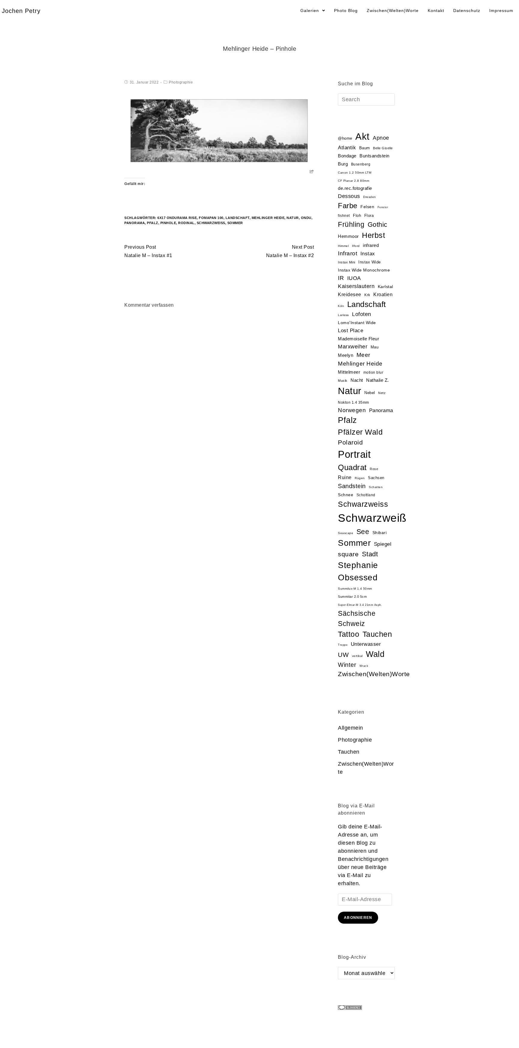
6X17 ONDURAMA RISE (177, 218)
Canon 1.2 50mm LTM (354, 172)
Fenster (383, 207)
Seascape (345, 533)
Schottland (366, 495)
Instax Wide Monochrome (364, 270)
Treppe (343, 644)
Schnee (345, 495)
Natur (293, 218)
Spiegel (383, 544)
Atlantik (347, 147)
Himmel (343, 246)
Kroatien (383, 294)
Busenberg (361, 164)
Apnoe (381, 138)
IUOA (354, 278)
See (363, 532)
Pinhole (168, 223)
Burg (343, 164)
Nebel (369, 392)
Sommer (235, 223)
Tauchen (377, 634)
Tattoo (348, 634)
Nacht (357, 380)
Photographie (181, 82)
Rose (374, 469)
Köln (341, 306)
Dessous (349, 196)
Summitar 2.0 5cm (352, 596)
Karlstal (385, 286)
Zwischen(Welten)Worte (374, 673)
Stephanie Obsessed (358, 571)
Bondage (347, 155)
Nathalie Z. (377, 380)
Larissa (343, 315)
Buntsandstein (375, 155)
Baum (364, 148)
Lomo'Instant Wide (357, 322)
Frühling (351, 224)
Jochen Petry (21, 11)
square (348, 554)
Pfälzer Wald (360, 432)
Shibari (379, 532)
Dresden (369, 197)
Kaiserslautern (356, 286)
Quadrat (352, 467)
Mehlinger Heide (268, 218)
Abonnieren (358, 918)
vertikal (357, 656)
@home (345, 138)
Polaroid (350, 442)
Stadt (370, 554)
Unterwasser (366, 644)
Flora (369, 215)
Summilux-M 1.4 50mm (355, 588)
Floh (357, 215)
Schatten (376, 487)
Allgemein (350, 728)
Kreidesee (349, 294)
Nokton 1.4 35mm (353, 402)
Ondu (306, 218)
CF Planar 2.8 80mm (353, 180)
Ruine (345, 477)
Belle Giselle (383, 148)
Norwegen (352, 410)
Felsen (367, 206)
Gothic (377, 224)
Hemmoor (348, 236)
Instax (367, 254)
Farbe (347, 206)
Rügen (360, 478)
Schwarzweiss (363, 504)
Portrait (354, 454)
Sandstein (352, 486)
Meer (363, 355)
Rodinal (186, 223)
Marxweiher (352, 347)
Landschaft (238, 218)
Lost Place (350, 330)
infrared (371, 245)
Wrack (364, 665)
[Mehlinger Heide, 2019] (219, 130)
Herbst (373, 235)
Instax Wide (369, 262)
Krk (367, 295)
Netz (382, 393)
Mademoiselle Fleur (358, 338)
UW (343, 654)
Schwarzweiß (211, 223)
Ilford (356, 246)
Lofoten (361, 314)
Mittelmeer (349, 372)
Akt (362, 136)
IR (341, 278)
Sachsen (376, 477)
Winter (347, 664)
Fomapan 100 (211, 218)
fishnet (344, 215)
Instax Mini (346, 262)
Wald (375, 654)
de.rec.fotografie (355, 188)
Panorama (134, 223)
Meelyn (345, 355)
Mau (375, 347)
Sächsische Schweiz (356, 618)
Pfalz (152, 223)
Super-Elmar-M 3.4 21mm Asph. (360, 604)
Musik (343, 380)
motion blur (373, 372)
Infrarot (347, 253)
